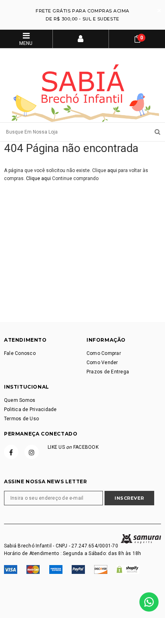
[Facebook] (11, 452)
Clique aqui (39, 178)
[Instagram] (31, 452)
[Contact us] (149, 602)
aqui (112, 170)
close (159, 10)
